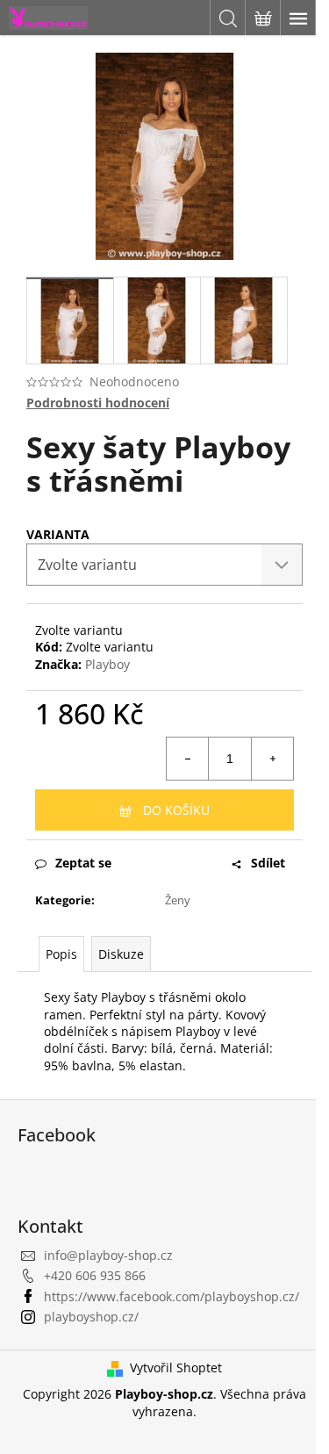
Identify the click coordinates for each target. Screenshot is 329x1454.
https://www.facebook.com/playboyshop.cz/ (171, 1296)
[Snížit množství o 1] (188, 759)
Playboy (107, 664)
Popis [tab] (61, 954)
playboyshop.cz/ (91, 1316)
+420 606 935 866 (95, 1275)
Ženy (177, 900)
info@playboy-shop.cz (108, 1255)
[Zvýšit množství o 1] (272, 759)
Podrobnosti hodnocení (97, 402)
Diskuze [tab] (121, 954)
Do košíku (176, 810)
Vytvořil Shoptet (176, 1367)
